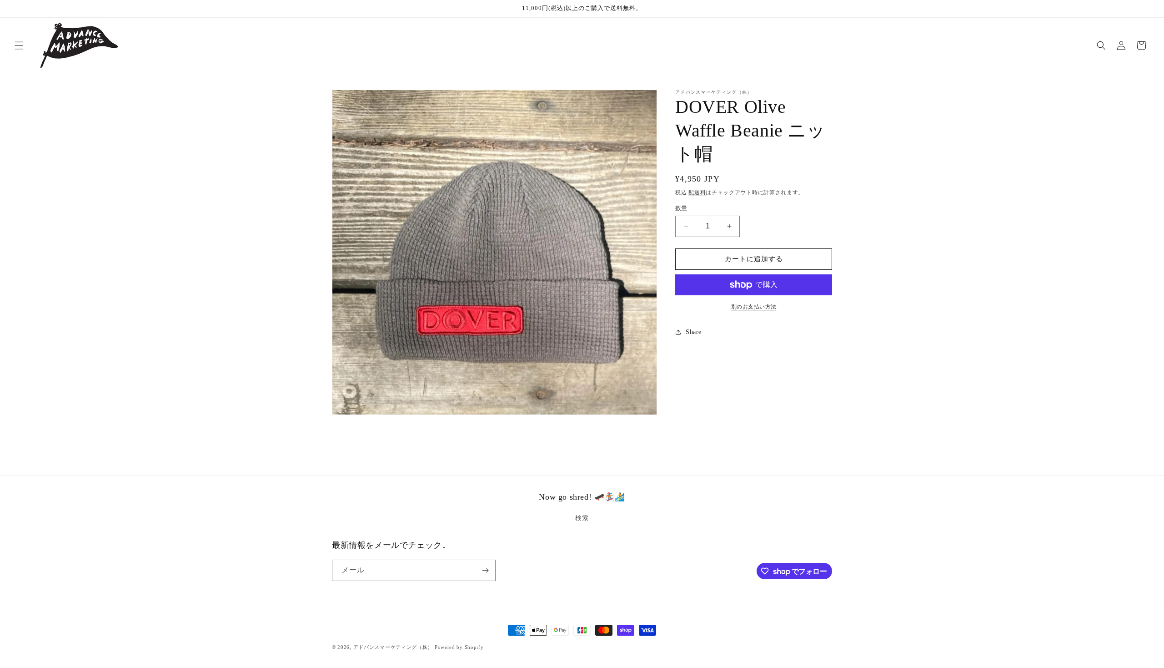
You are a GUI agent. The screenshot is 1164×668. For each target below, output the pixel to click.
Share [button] (694, 332)
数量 (681, 208)
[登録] (485, 570)
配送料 (697, 192)
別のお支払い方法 (754, 307)
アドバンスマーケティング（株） (393, 647)
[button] (19, 45)
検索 (581, 518)
